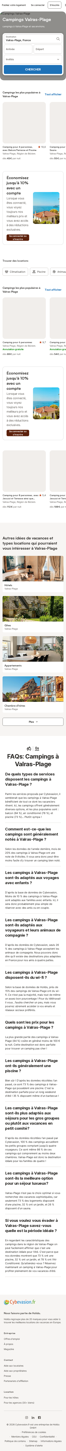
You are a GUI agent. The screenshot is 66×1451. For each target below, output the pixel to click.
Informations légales (51, 1441)
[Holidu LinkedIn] (33, 1417)
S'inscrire (54, 5)
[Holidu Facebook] (39, 1417)
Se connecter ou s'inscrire (18, 237)
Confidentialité (47, 1436)
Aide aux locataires (13, 1365)
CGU (34, 1436)
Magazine (9, 1349)
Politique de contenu (15, 1441)
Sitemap (33, 1441)
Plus (31, 721)
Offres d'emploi (12, 1339)
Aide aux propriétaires (15, 1370)
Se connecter (38, 5)
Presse (7, 1376)
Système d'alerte (34, 1445)
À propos (8, 1344)
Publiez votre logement (14, 5)
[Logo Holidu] (19, 1302)
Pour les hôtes (11, 1397)
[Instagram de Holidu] (26, 1417)
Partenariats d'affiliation (16, 1381)
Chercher (33, 69)
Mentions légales (20, 1436)
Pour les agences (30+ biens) (19, 1402)
